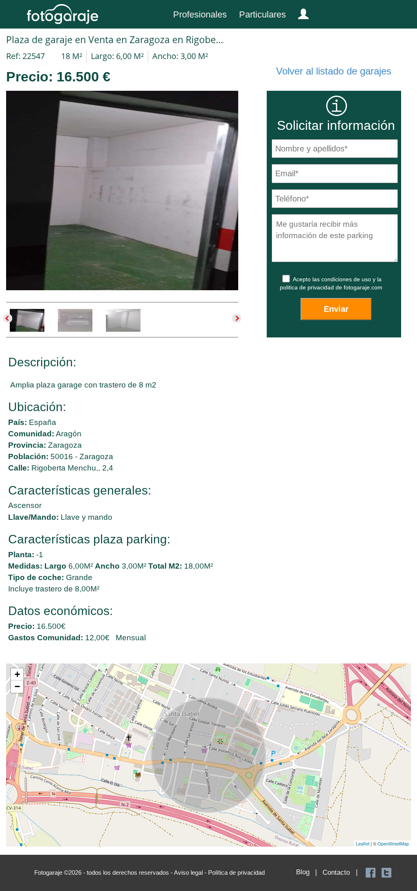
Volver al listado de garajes (333, 71)
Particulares (262, 14)
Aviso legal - (191, 872)
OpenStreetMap (393, 843)
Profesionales (200, 14)
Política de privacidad (236, 872)
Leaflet (362, 843)
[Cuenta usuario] (300, 12)
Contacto (336, 872)
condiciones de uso (347, 279)
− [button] (17, 686)
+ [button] (17, 674)
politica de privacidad (308, 287)
